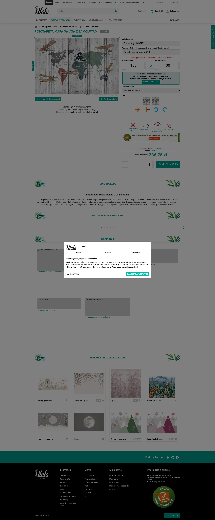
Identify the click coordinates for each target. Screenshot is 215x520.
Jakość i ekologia (91, 482)
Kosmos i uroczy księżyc (46, 439)
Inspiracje (174, 20)
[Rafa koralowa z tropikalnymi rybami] (162, 383)
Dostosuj (74, 274)
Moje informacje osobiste (119, 486)
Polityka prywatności (68, 496)
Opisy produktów (91, 479)
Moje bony (113, 489)
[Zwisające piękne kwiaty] (89, 383)
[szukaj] (116, 11)
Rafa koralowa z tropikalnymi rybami (155, 400)
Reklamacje (64, 500)
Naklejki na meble (97, 20)
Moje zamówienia (116, 475)
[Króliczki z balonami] (126, 421)
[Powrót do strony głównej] (35, 26)
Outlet (86, 486)
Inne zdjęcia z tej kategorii (107, 357)
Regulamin (64, 486)
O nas (57, 2)
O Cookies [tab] (136, 252)
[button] (145, 63)
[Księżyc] (89, 421)
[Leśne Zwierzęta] (156, 256)
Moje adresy (114, 482)
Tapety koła (79, 20)
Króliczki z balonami (118, 439)
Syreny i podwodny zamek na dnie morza (46, 400)
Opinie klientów (105, 2)
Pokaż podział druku (151, 82)
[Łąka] (126, 383)
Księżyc (77, 439)
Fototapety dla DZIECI (61, 20)
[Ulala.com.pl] (45, 10)
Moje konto (115, 469)
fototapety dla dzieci (68, 27)
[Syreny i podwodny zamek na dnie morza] (53, 383)
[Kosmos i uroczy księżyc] (53, 421)
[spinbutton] (133, 65)
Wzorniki (92, 2)
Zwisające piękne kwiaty (82, 400)
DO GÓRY (170, 516)
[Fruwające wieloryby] (107, 307)
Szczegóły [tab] (107, 252)
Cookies (49, 2)
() (142, 11)
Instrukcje (81, 2)
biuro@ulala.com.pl (158, 482)
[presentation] (184, 227)
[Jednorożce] (59, 303)
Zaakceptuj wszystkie (137, 274)
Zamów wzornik (163, 48)
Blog (86, 496)
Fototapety (41, 20)
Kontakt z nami (65, 475)
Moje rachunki (114, 479)
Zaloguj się (174, 11)
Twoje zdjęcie (115, 20)
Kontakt (146, 2)
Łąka (113, 400)
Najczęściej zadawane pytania (127, 2)
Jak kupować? (68, 2)
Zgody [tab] (78, 252)
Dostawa (63, 482)
